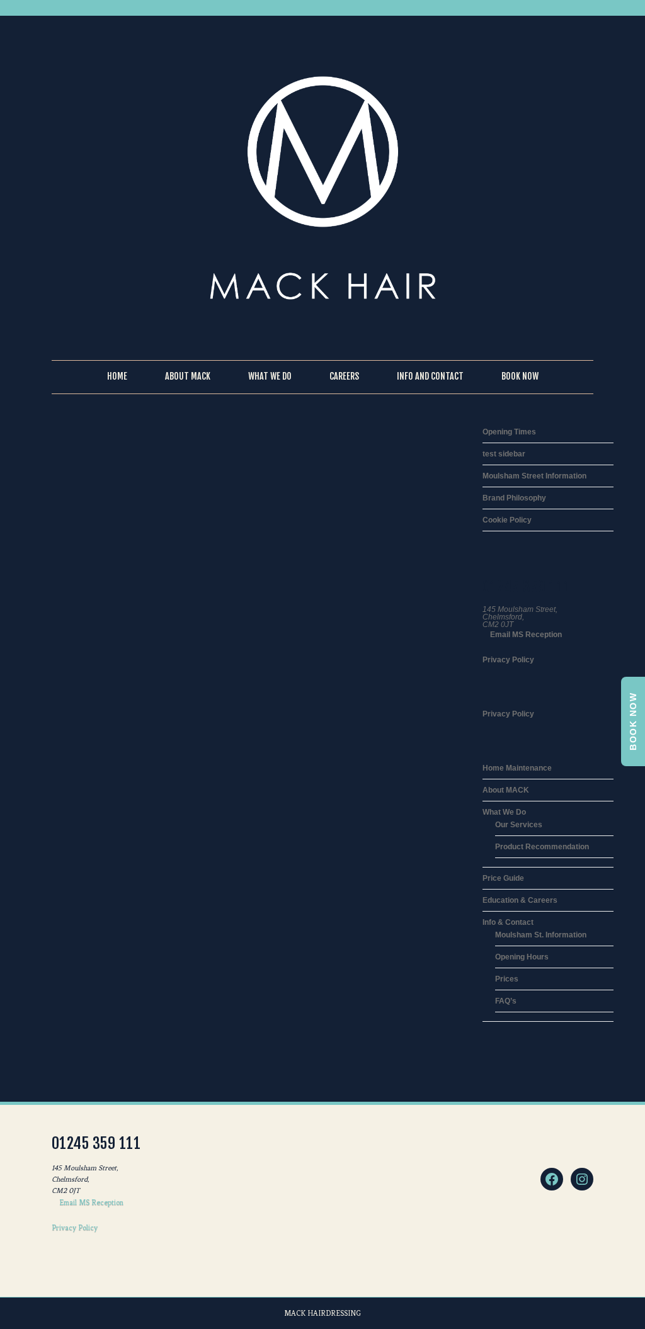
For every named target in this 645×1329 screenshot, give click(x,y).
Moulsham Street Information (534, 476)
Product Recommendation (542, 846)
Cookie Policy (507, 520)
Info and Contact (430, 376)
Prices (506, 979)
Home (117, 376)
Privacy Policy (508, 659)
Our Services (518, 824)
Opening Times (509, 431)
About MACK (505, 790)
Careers (344, 376)
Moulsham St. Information (540, 934)
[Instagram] (582, 1179)
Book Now (520, 376)
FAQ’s (506, 1001)
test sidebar (503, 454)
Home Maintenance (517, 768)
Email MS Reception (525, 634)
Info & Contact (508, 922)
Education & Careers (519, 900)
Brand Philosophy (514, 498)
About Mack (187, 376)
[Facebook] (551, 1179)
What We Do (270, 376)
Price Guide (503, 878)
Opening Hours (522, 957)
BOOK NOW (633, 721)
